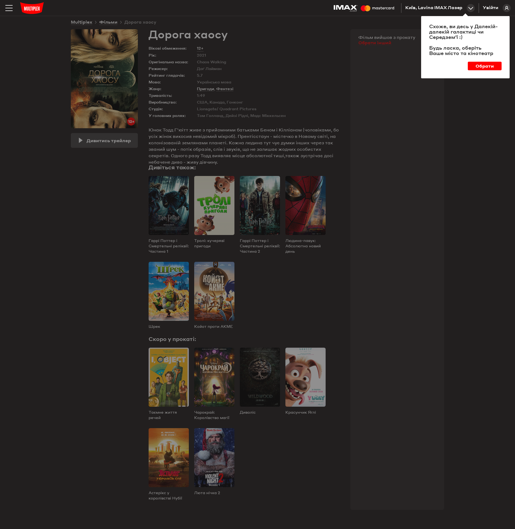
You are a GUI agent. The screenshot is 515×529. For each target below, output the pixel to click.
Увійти (490, 8)
